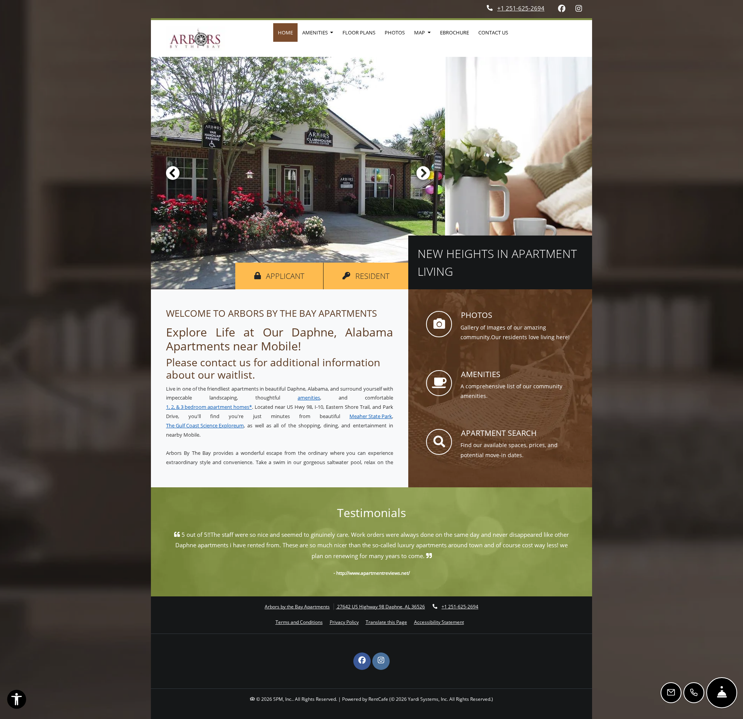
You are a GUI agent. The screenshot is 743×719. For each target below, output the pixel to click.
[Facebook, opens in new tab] (561, 8)
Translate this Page (386, 621)
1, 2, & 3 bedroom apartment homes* (209, 406)
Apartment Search (499, 433)
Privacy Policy (344, 621)
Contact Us (493, 32)
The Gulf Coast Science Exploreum (205, 425)
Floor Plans (358, 32)
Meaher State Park (370, 416)
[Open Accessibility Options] (16, 700)
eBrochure (454, 32)
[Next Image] (423, 172)
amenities (309, 397)
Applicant (293, 275)
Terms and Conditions (299, 621)
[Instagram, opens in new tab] (578, 8)
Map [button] (420, 32)
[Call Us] (693, 692)
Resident (380, 275)
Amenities (480, 374)
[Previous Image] (172, 172)
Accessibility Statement (439, 621)
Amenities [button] (315, 32)
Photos (395, 32)
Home (285, 32)
